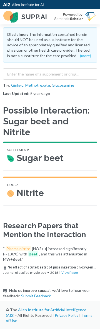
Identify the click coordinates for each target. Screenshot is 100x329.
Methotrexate (37, 85)
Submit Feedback (36, 295)
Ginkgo (17, 85)
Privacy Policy (66, 315)
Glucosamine (63, 85)
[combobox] (50, 72)
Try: (6, 85)
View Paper (69, 272)
